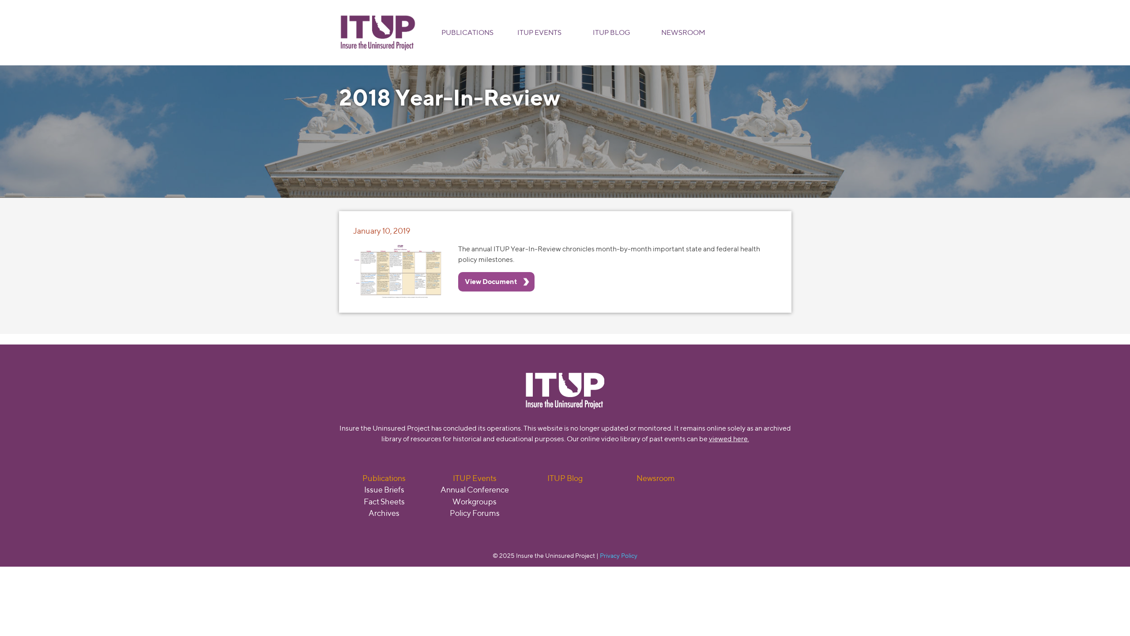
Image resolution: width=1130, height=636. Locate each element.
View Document (491, 281)
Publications (467, 32)
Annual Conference (475, 489)
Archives (384, 513)
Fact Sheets (384, 501)
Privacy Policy (618, 555)
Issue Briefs (384, 489)
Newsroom (683, 32)
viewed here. (729, 439)
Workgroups (474, 501)
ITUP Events (539, 32)
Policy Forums (475, 513)
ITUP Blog (611, 32)
